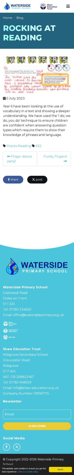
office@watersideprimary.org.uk (38, 315)
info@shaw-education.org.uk (36, 388)
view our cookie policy (28, 471)
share (14, 179)
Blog (19, 18)
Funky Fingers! (55, 156)
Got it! (60, 469)
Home (7, 18)
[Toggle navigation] (68, 6)
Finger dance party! (19, 159)
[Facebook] (6, 447)
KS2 (39, 146)
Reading (24, 146)
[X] (16, 447)
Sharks (12, 146)
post (38, 179)
